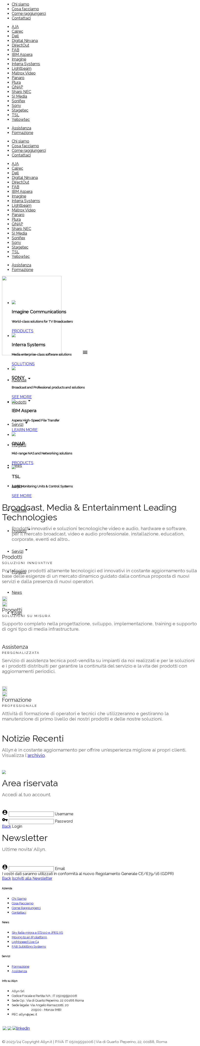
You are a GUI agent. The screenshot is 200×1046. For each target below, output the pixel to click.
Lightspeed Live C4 (25, 942)
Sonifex (18, 101)
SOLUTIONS (23, 364)
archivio (36, 755)
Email (60, 868)
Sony (16, 105)
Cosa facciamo (25, 9)
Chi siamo (20, 4)
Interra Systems (26, 64)
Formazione (22, 132)
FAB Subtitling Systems (29, 946)
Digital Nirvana (25, 40)
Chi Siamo (19, 898)
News (17, 465)
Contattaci (21, 18)
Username (64, 814)
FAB (15, 50)
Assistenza (21, 128)
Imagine (19, 59)
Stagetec (20, 110)
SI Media (19, 96)
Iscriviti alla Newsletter (32, 878)
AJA (15, 26)
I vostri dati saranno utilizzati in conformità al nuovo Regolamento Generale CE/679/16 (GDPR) (88, 873)
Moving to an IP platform (29, 937)
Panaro (18, 77)
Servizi (20, 424)
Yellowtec (21, 119)
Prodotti (22, 402)
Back (6, 826)
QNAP (17, 87)
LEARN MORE (25, 430)
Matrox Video (24, 73)
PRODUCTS (22, 331)
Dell (15, 36)
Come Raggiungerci (26, 908)
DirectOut (20, 45)
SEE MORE (22, 397)
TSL (15, 115)
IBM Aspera (22, 54)
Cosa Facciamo (22, 903)
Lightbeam (21, 68)
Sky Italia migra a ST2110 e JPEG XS (37, 932)
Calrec (17, 31)
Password (64, 821)
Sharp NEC (21, 91)
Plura (16, 82)
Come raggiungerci (29, 13)
